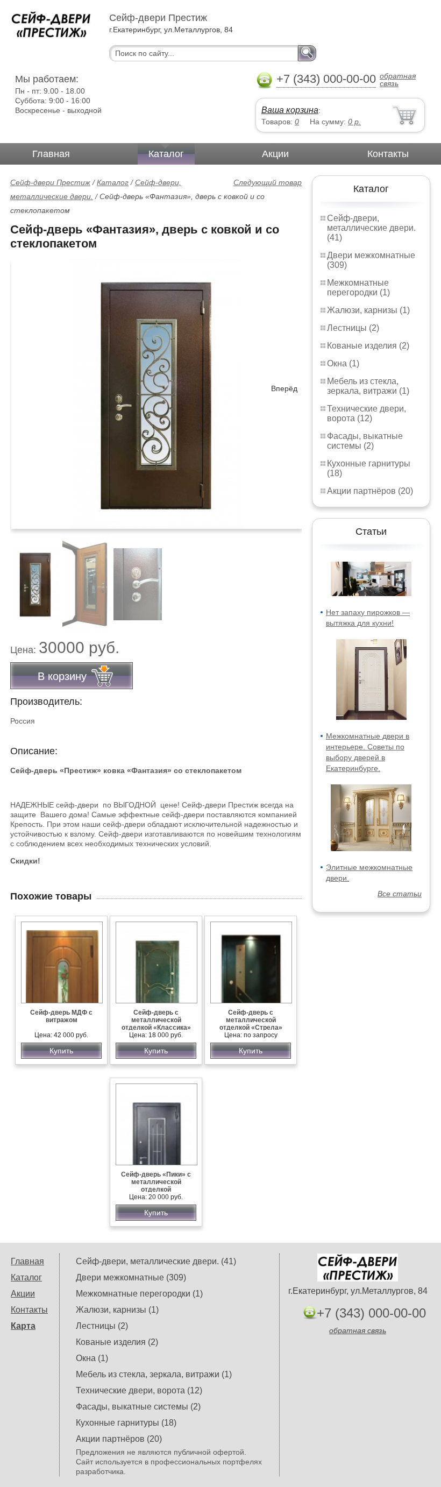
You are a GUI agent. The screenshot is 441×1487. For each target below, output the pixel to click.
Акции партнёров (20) (370, 490)
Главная (51, 153)
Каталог (166, 153)
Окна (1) (343, 363)
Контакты (388, 153)
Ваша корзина (289, 110)
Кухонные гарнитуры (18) (126, 1422)
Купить (61, 1050)
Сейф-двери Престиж (50, 182)
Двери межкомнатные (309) (131, 1277)
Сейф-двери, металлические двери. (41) (371, 228)
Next (289, 578)
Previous (30, 578)
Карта (23, 1325)
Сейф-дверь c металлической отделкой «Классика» (156, 1020)
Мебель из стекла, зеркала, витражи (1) (368, 386)
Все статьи (400, 893)
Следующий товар (267, 182)
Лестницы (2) (353, 327)
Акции (275, 153)
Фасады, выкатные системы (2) (365, 440)
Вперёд (284, 388)
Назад (27, 388)
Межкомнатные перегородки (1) (358, 287)
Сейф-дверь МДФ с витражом (61, 1016)
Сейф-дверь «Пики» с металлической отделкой (156, 1182)
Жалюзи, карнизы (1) (368, 310)
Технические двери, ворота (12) (366, 413)
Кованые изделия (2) (368, 345)
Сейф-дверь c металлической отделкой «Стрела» (250, 1020)
